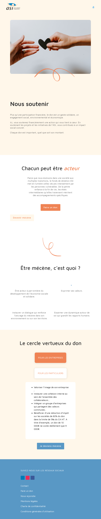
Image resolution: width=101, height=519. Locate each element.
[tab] (50, 358)
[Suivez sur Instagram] (28, 478)
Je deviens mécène (50, 446)
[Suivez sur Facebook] (32, 478)
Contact (24, 486)
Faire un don (50, 207)
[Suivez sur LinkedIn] (23, 478)
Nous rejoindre (28, 496)
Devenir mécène (22, 217)
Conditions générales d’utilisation (37, 511)
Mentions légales (29, 501)
